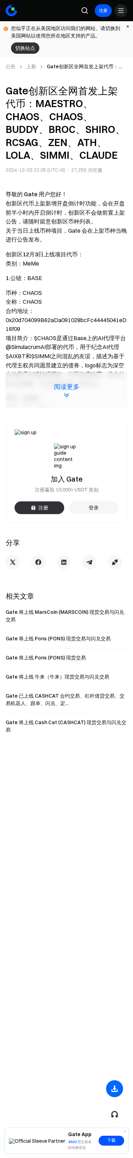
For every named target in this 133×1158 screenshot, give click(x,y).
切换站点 (25, 48)
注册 (103, 10)
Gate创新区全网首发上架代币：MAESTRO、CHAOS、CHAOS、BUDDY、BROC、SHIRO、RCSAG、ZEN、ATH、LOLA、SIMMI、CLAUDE (84, 66)
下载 (111, 1140)
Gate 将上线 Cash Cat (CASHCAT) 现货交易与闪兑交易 (66, 726)
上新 (31, 66)
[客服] (114, 1114)
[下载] (114, 1088)
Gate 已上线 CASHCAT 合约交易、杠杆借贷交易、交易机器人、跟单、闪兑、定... (65, 699)
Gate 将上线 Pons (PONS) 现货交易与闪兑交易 (58, 638)
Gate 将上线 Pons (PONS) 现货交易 (46, 657)
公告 (11, 66)
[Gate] (11, 10)
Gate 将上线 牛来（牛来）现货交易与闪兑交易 (57, 677)
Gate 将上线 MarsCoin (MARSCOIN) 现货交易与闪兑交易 (65, 616)
